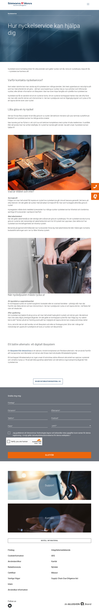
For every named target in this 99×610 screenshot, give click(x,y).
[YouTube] (10, 606)
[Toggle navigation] (88, 2)
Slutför (49, 455)
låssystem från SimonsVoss (20, 351)
